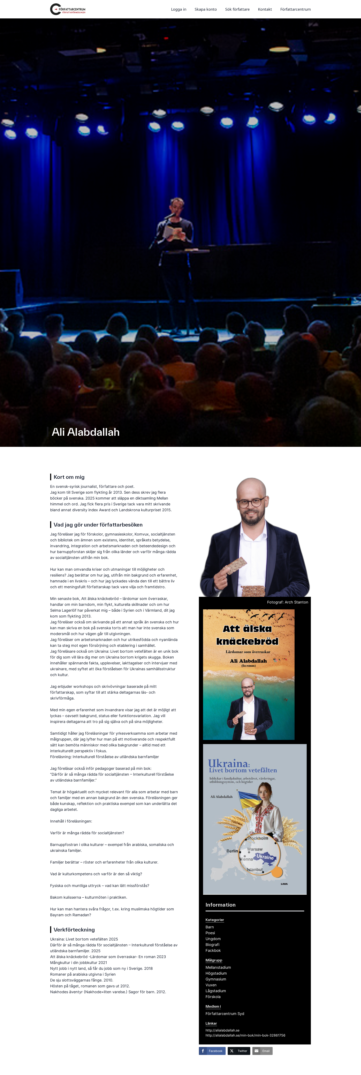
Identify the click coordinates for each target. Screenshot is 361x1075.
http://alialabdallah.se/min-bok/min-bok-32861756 (245, 1035)
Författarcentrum (295, 9)
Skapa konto (206, 9)
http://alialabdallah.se (222, 1030)
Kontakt (265, 9)
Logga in (178, 9)
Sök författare (237, 9)
